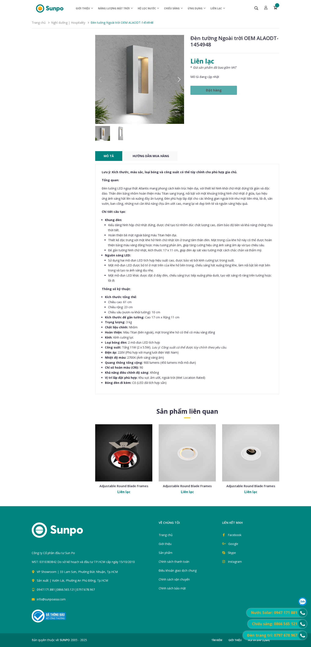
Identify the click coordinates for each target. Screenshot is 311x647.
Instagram (235, 562)
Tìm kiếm (216, 640)
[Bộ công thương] (49, 616)
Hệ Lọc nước (147, 8)
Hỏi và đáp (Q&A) (259, 640)
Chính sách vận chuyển (174, 579)
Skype (232, 553)
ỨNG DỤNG (195, 8)
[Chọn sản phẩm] (123, 463)
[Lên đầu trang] (160, 591)
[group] (139, 79)
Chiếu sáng (172, 8)
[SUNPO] (65, 532)
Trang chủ (166, 535)
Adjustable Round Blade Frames (123, 486)
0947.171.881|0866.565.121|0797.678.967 (66, 590)
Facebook (234, 535)
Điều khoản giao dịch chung (178, 570)
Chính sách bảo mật (172, 588)
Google (233, 544)
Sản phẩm (165, 553)
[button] (179, 79)
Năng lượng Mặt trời (114, 8)
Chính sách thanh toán (174, 562)
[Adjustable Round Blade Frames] (123, 452)
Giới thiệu (83, 8)
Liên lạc (217, 8)
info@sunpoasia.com (51, 599)
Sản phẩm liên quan (187, 411)
